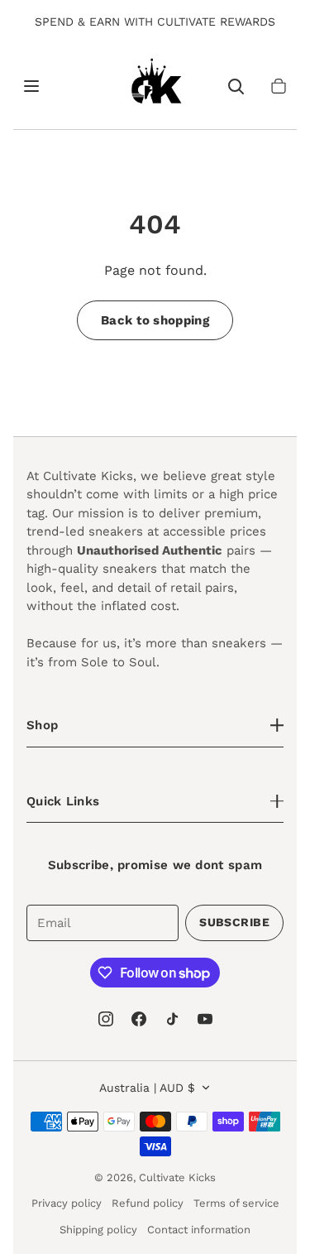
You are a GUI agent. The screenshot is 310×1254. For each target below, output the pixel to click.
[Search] (235, 86)
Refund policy (148, 1203)
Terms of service (236, 1203)
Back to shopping (155, 320)
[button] (278, 86)
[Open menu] (31, 86)
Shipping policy (98, 1229)
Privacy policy (66, 1203)
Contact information (198, 1229)
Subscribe (234, 922)
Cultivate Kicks (177, 1177)
